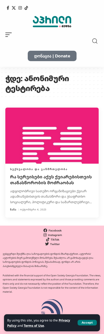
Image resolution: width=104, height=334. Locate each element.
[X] (13, 8)
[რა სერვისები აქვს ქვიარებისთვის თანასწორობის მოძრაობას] (52, 136)
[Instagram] (20, 8)
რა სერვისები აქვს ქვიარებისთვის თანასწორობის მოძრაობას (51, 180)
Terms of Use (34, 325)
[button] (87, 322)
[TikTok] (26, 8)
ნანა (13, 209)
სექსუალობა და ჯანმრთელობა (39, 169)
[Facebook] (7, 8)
